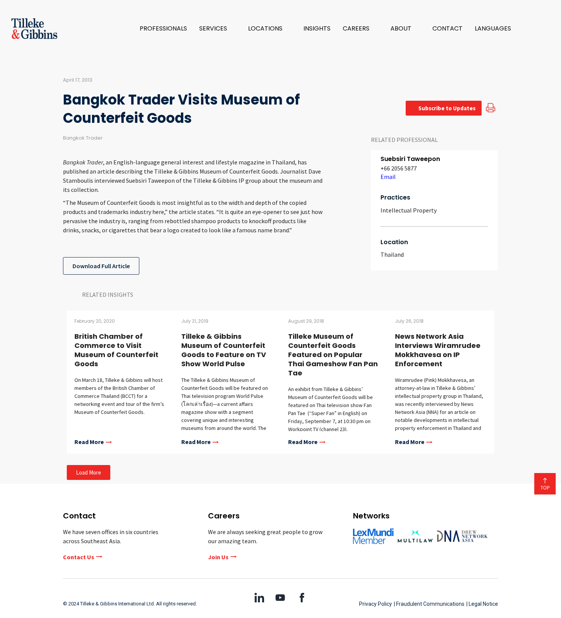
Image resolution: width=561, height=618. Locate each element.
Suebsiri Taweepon (410, 158)
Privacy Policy (375, 604)
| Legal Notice (482, 604)
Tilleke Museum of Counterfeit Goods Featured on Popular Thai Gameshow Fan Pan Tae (333, 355)
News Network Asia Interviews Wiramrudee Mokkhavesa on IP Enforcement (437, 350)
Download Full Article (101, 266)
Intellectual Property (408, 210)
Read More (89, 442)
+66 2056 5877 (398, 168)
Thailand (392, 254)
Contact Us (78, 557)
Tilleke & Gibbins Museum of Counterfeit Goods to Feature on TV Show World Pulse (223, 350)
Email (388, 176)
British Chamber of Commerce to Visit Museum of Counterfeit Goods (116, 350)
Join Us (218, 557)
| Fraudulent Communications (429, 604)
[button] (217, 28)
